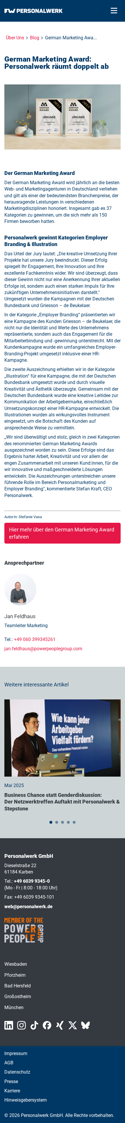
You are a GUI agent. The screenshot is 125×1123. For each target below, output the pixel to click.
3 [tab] (62, 822)
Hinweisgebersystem (25, 1100)
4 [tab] (68, 822)
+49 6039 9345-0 (32, 881)
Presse (11, 1081)
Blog (34, 37)
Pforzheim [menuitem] (15, 975)
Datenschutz (17, 1072)
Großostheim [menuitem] (17, 996)
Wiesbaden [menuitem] (15, 964)
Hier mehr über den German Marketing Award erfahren (61, 533)
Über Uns (15, 37)
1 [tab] (50, 822)
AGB (8, 1062)
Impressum (15, 1053)
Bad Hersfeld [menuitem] (17, 986)
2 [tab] (56, 822)
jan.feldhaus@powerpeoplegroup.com (43, 648)
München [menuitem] (14, 1007)
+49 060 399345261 (35, 639)
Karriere (12, 1091)
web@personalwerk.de (28, 906)
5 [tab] (74, 822)
